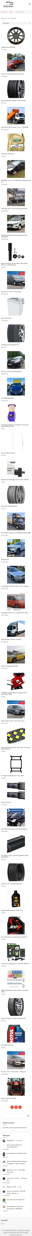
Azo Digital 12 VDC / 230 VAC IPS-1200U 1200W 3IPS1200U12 (14, 856)
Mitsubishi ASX (5, 559)
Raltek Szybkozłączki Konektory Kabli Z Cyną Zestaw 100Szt (15, 991)
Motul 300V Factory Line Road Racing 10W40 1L (14, 937)
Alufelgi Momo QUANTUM (8, 47)
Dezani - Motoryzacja (18, 1230)
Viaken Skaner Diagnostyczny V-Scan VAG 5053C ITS (15, 964)
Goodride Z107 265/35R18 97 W (10, 345)
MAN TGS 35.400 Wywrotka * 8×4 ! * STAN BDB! (14, 127)
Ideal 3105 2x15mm (6, 318)
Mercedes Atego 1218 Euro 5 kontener (11, 639)
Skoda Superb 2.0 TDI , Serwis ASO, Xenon (12, 721)
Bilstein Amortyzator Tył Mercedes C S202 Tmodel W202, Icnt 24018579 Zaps (14, 264)
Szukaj (28, 1116)
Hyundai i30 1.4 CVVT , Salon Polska (11, 291)
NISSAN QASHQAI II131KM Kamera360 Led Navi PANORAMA (14, 236)
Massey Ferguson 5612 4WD (8, 1098)
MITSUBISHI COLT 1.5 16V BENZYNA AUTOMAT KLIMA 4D (16, 181)
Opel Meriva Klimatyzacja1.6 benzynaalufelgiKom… (14, 829)
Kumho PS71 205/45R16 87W (9, 506)
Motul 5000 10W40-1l (7, 1045)
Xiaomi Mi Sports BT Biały (8, 453)
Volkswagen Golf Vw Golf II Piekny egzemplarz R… (14, 208)
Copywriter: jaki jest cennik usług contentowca (15, 1128)
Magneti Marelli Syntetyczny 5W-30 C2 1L (12, 910)
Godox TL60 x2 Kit (6, 802)
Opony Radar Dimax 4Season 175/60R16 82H (13, 100)
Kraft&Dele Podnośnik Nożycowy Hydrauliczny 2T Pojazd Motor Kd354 (14, 693)
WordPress (19, 1235)
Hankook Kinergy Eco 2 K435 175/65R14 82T (13, 1018)
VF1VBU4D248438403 (7, 398)
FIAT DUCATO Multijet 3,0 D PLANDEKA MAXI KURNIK (16, 533)
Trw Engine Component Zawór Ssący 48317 (12, 776)
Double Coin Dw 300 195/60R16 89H (11, 884)
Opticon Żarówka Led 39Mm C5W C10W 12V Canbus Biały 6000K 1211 (15, 748)
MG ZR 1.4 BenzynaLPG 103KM (9, 666)
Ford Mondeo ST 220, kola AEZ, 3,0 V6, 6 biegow (14, 586)
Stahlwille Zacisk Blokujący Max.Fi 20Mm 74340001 (15, 479)
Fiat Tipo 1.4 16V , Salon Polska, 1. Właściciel (13, 1072)
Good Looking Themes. (22, 1233)
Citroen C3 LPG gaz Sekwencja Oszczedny (12, 74)
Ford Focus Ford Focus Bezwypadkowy (11, 371)
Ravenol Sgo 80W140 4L (8, 154)
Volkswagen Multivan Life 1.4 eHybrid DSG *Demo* (15, 613)
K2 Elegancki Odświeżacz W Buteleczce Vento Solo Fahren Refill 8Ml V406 (15, 425)
